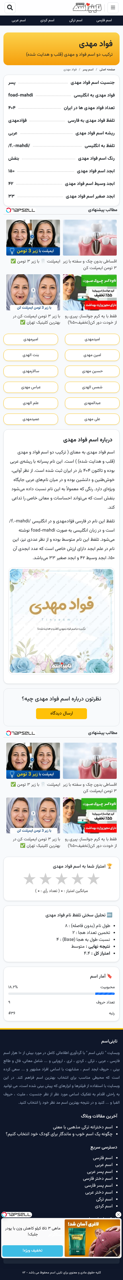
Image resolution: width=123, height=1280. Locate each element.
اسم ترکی (75, 20)
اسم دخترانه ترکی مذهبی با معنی (83, 1127)
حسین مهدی (92, 371)
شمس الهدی (92, 387)
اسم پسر (88, 69)
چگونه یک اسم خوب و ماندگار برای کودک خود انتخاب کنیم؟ (59, 1134)
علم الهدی (31, 403)
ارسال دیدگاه (61, 713)
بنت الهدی (31, 355)
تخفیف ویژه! (33, 1251)
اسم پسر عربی (100, 1171)
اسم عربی (19, 20)
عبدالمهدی (92, 403)
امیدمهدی (92, 339)
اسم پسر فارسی (99, 1185)
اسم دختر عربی (99, 1192)
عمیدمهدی (31, 419)
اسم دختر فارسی (98, 1178)
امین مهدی (92, 355)
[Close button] (119, 1214)
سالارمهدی (31, 371)
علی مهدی (92, 419)
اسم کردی (47, 20)
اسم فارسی (104, 20)
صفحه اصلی (107, 69)
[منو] (113, 7)
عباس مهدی (31, 387)
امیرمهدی (30, 339)
